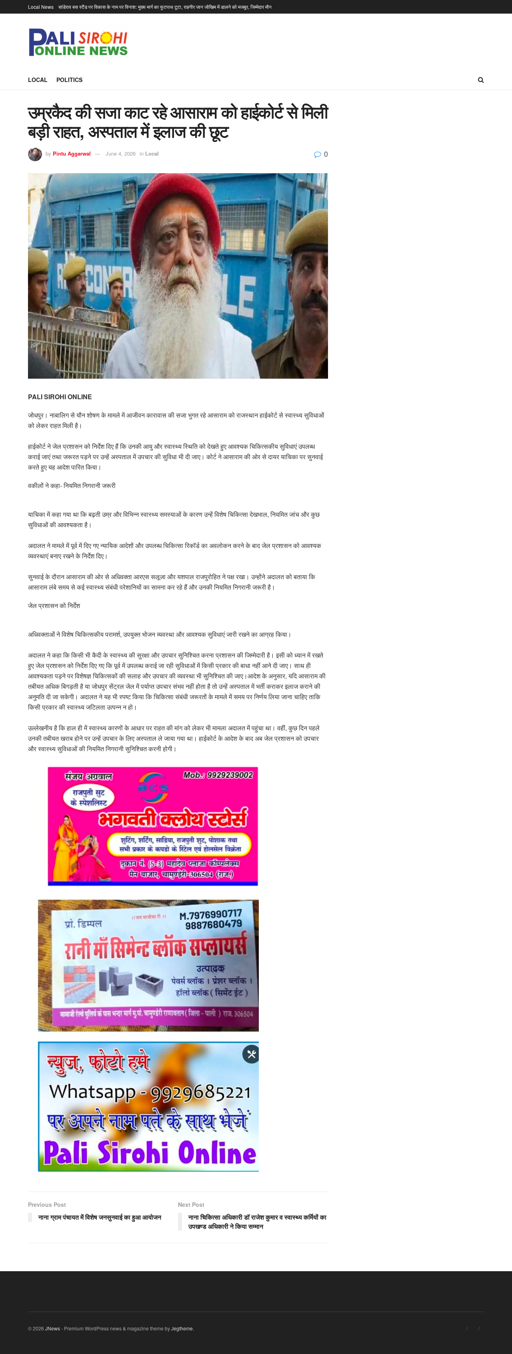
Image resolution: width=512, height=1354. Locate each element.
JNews (52, 1328)
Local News (41, 6)
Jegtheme (182, 1328)
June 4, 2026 (121, 153)
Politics (69, 80)
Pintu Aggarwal (72, 153)
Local (38, 80)
